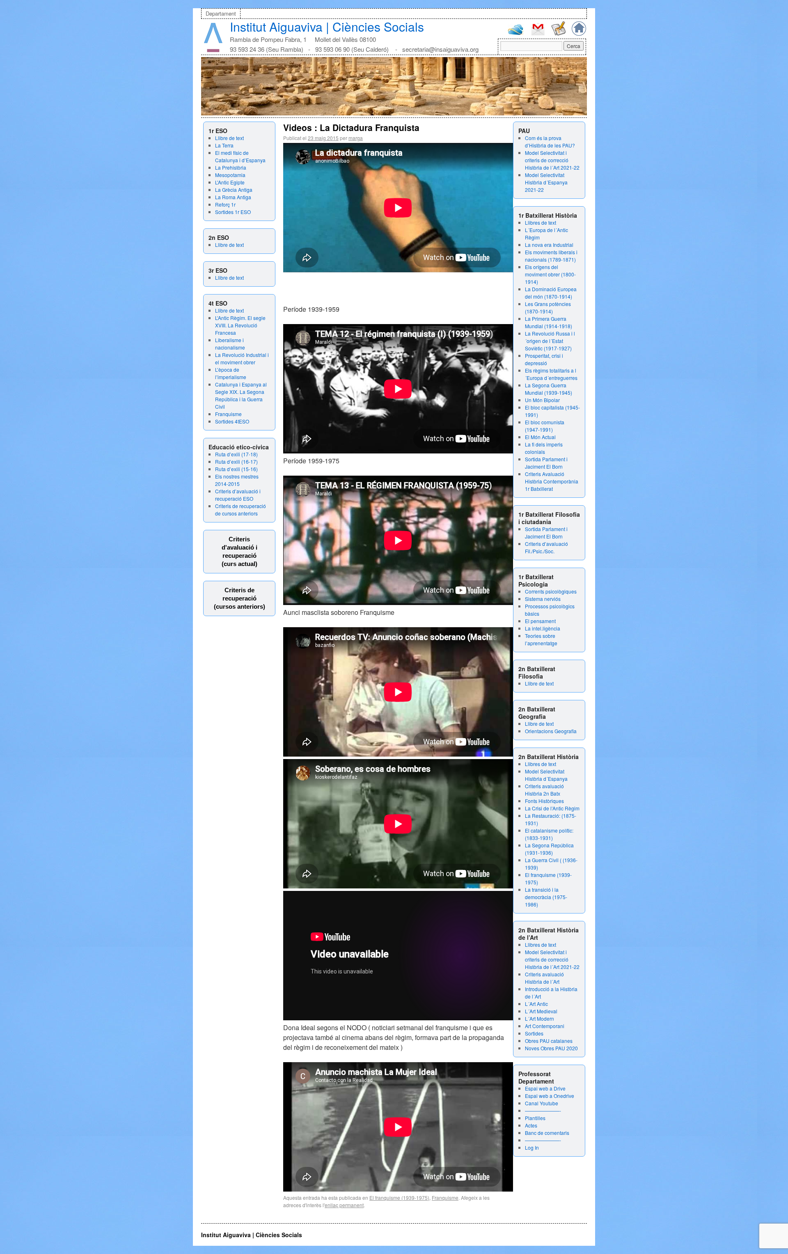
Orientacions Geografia (551, 730)
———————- (543, 1110)
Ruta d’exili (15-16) (236, 468)
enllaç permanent (344, 1204)
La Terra (224, 145)
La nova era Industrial (549, 244)
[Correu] (538, 34)
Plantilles (535, 1117)
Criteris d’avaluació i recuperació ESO (238, 495)
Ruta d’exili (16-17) (236, 461)
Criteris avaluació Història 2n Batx (544, 789)
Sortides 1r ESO (233, 211)
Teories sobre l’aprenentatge (541, 639)
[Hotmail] (516, 33)
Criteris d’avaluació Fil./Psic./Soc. (546, 547)
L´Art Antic (536, 1003)
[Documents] (558, 33)
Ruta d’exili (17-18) (236, 454)
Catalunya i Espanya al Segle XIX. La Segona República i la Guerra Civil (241, 395)
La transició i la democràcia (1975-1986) (546, 897)
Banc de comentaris (547, 1132)
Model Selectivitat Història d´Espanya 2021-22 (546, 182)
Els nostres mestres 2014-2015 (237, 480)
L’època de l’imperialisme (230, 373)
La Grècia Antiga (233, 189)
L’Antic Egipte (230, 182)
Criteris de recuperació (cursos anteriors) (239, 598)
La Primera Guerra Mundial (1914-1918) (548, 322)
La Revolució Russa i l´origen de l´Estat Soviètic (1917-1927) (550, 341)
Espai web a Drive (545, 1088)
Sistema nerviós (543, 598)
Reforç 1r (225, 204)
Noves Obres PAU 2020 (551, 1048)
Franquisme (228, 413)
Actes (531, 1125)
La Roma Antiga (233, 196)
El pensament (540, 620)
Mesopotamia (230, 174)
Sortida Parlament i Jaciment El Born (546, 463)
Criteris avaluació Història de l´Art (544, 978)
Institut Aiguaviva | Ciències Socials (327, 26)
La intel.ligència (542, 628)
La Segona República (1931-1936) (549, 849)
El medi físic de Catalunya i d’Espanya (240, 156)
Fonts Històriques (544, 800)
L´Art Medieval (541, 1011)
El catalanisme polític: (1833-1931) (549, 834)
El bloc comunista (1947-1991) (544, 426)
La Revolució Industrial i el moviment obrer (242, 358)
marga (355, 137)
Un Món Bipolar (542, 399)
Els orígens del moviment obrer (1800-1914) (550, 274)
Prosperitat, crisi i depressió (544, 359)
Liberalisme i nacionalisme (230, 343)
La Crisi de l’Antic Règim (552, 808)
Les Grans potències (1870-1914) (548, 307)
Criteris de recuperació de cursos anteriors (240, 509)
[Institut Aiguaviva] (213, 50)
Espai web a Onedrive (549, 1095)
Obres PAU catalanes (549, 1040)
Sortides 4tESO (232, 421)
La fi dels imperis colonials (544, 448)
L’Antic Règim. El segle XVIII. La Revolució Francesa (240, 325)
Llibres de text (540, 222)
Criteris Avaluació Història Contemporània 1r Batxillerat (551, 481)
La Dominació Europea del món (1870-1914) (551, 292)
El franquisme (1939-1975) (399, 1197)
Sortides (534, 1033)
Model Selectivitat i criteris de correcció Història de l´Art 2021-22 (552, 160)
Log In (532, 1147)
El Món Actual (540, 436)
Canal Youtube (541, 1103)
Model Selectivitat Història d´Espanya (546, 775)
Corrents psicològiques (551, 591)
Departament (221, 13)
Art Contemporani (544, 1025)
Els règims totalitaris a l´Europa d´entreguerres (551, 374)
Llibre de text (229, 137)
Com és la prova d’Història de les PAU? (550, 141)
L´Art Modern (539, 1018)
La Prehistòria (230, 167)
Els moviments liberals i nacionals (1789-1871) (551, 255)
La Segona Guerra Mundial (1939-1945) (548, 389)
